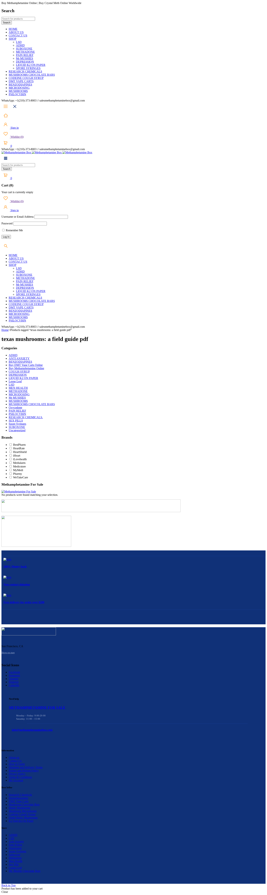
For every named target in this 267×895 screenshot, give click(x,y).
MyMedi (18, 470)
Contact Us (15, 760)
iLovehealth (20, 459)
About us (14, 757)
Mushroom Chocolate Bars (24, 804)
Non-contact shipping (16, 584)
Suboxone (14, 854)
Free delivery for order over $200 (23, 602)
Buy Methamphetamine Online (26, 368)
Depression (15, 848)
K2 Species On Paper (21, 820)
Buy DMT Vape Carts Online (26, 365)
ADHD (13, 355)
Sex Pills (14, 864)
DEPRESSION (18, 374)
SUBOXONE (17, 427)
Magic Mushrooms (19, 807)
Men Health (15, 861)
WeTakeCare (20, 477)
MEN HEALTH (18, 387)
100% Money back (15, 566)
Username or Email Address (17, 216)
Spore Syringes (17, 423)
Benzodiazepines (18, 798)
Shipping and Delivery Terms (26, 767)
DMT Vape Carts (19, 801)
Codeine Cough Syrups (22, 814)
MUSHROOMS (18, 400)
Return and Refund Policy (24, 770)
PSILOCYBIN (17, 414)
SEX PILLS (16, 420)
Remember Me (14, 230)
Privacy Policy (17, 773)
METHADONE (18, 391)
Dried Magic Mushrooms (23, 817)
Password (7, 223)
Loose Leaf (15, 381)
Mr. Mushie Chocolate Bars (24, 870)
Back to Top (8, 885)
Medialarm (19, 462)
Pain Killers (15, 844)
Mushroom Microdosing (23, 811)
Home (5, 329)
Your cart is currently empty (17, 192)
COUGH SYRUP (19, 371)
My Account (16, 780)
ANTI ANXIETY (19, 358)
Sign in (14, 127)
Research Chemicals (20, 794)
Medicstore (19, 466)
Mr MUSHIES (17, 397)
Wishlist (17, 136)
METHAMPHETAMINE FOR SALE (37, 707)
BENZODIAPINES (20, 361)
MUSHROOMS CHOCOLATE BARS (32, 404)
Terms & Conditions (20, 777)
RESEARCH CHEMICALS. (26, 417)
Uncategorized (17, 430)
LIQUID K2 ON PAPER (23, 378)
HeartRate (19, 448)
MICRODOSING (19, 394)
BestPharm (19, 444)
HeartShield (20, 451)
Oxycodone (15, 407)
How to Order (17, 764)
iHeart (16, 455)
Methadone (15, 857)
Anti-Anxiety (16, 841)
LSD (11, 384)
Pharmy (17, 473)
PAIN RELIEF (17, 410)
